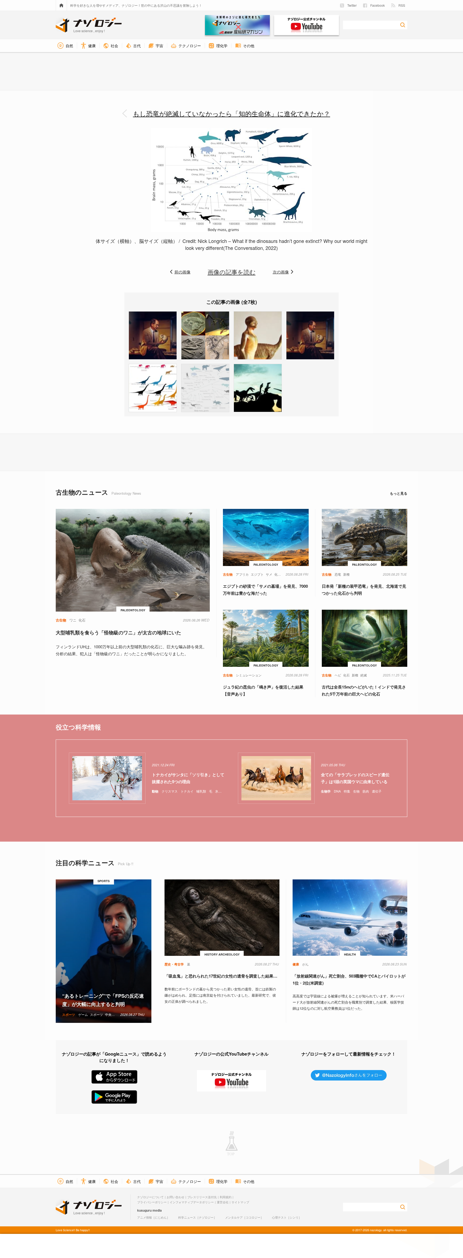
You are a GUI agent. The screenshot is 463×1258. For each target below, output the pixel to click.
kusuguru (144, 1210)
